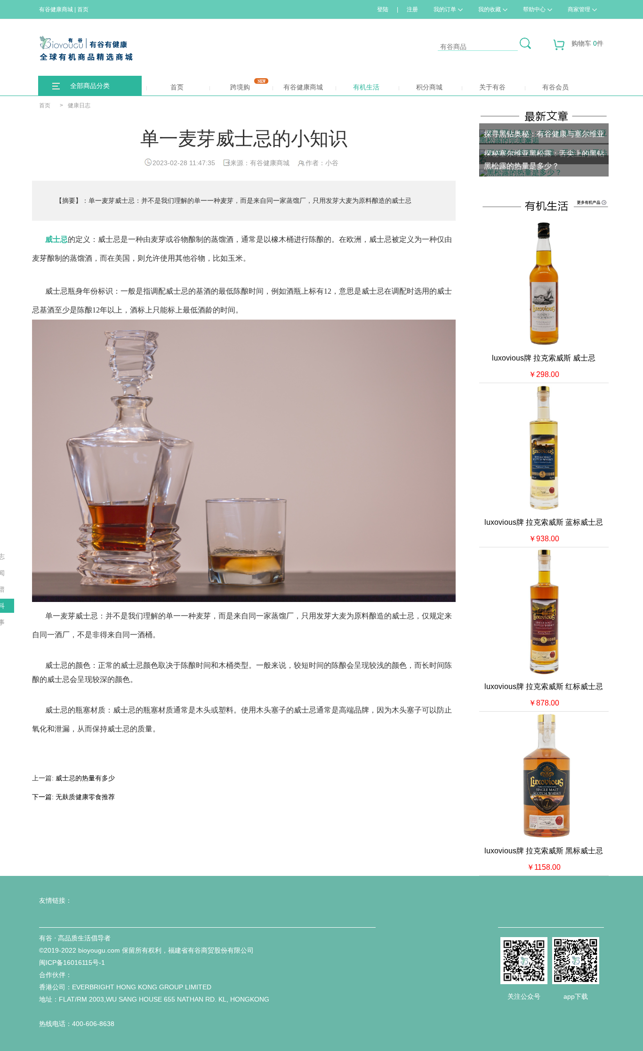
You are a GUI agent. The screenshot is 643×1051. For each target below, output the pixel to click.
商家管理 (579, 9)
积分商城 (429, 87)
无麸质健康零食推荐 (85, 797)
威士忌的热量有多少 (85, 778)
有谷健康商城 (303, 87)
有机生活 (366, 87)
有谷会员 (555, 87)
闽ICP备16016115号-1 (72, 962)
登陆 (382, 9)
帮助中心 (534, 9)
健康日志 (79, 105)
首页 (177, 87)
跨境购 (240, 87)
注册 (412, 9)
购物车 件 (587, 43)
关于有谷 (492, 87)
